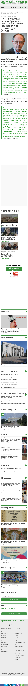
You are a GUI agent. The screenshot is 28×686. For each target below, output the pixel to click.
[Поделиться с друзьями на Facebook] (2, 685)
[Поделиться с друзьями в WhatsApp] (22, 685)
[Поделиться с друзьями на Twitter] (6, 685)
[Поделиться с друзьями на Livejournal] (10, 685)
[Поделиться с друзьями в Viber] (18, 685)
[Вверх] (26, 685)
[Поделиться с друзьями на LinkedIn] (14, 685)
